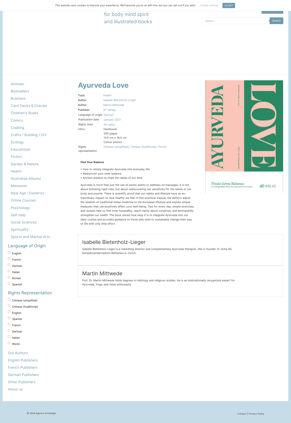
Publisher (84, 109)
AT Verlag (109, 109)
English (16, 253)
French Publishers (23, 367)
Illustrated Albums (26, 178)
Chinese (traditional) (25, 306)
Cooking (17, 127)
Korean (16, 278)
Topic (81, 95)
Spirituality (20, 229)
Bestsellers (20, 91)
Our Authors (18, 353)
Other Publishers (22, 382)
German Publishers (23, 375)
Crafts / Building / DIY (29, 135)
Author (82, 100)
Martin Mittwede (113, 105)
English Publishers (23, 360)
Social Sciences (24, 222)
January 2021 (112, 119)
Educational (20, 149)
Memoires (19, 186)
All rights (109, 124)
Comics (17, 120)
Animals (17, 84)
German (17, 265)
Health (16, 171)
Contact (241, 413)
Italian (16, 272)
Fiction (16, 156)
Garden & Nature (25, 164)
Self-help (18, 215)
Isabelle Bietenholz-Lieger (119, 100)
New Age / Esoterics (27, 193)
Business (18, 98)
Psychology (20, 208)
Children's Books (24, 113)
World (16, 344)
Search (276, 20)
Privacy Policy (256, 413)
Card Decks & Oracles (29, 106)
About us (15, 389)
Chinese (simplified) (24, 300)
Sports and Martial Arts (30, 237)
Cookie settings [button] (209, 5)
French (16, 259)
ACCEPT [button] (228, 5)
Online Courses (23, 200)
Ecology (17, 142)
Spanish (17, 284)
